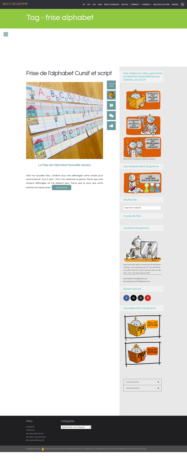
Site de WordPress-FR (35, 440)
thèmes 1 (135, 4)
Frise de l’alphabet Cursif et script (69, 73)
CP (84, 4)
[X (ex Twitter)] (141, 298)
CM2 (100, 4)
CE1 (88, 4)
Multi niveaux (111, 4)
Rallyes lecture (161, 4)
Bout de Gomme (15, 3)
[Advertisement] (93, 47)
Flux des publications (34, 433)
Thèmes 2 (146, 4)
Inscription (30, 427)
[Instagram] (134, 298)
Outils (124, 4)
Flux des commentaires (36, 437)
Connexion (30, 430)
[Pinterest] (148, 298)
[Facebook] (126, 298)
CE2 (94, 4)
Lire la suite (61, 187)
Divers (175, 4)
